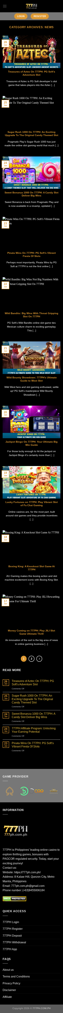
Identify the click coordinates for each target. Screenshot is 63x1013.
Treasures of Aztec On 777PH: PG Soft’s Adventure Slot (31, 73)
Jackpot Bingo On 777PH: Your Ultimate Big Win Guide (31, 443)
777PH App (10, 949)
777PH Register (13, 928)
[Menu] (5, 6)
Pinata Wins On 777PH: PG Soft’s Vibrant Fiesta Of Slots (31, 254)
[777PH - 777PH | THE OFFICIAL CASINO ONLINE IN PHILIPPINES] (31, 6)
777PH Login (11, 922)
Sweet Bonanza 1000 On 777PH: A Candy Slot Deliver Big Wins (31, 194)
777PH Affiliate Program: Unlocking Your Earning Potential (34, 730)
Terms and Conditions (16, 976)
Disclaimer (9, 990)
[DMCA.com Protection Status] (14, 898)
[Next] (39, 659)
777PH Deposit (12, 935)
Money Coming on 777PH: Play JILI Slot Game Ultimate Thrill (31, 632)
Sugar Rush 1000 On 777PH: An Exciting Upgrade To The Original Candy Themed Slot (31, 134)
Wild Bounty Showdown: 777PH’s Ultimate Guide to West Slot (31, 379)
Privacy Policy (11, 983)
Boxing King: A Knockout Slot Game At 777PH (31, 568)
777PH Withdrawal (14, 942)
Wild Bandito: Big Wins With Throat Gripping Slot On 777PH (31, 315)
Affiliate (7, 996)
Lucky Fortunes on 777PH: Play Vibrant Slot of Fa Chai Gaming (31, 504)
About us (8, 969)
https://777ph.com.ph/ (27, 872)
